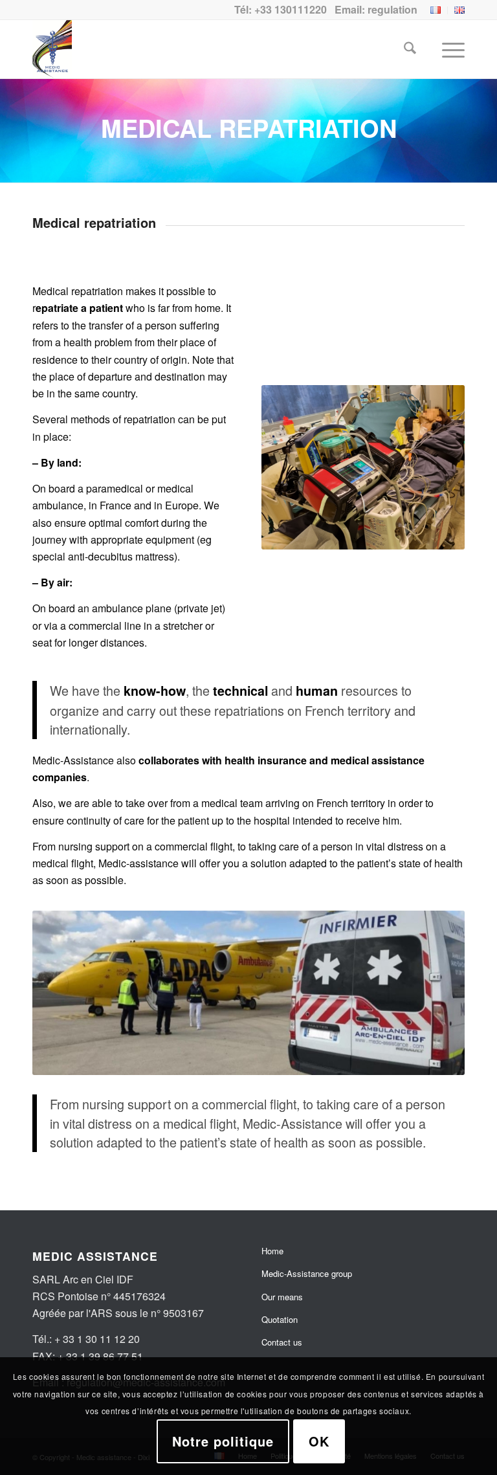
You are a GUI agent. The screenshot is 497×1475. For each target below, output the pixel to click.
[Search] (403, 49)
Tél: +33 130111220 (280, 9)
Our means (282, 1297)
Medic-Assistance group (306, 1273)
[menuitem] (436, 10)
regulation (392, 9)
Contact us (281, 1342)
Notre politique (223, 1441)
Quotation (279, 1319)
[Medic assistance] (52, 49)
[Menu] (447, 49)
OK (319, 1441)
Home (272, 1251)
